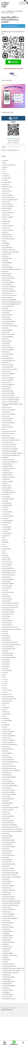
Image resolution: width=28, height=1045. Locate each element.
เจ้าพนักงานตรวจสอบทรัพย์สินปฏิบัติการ (10, 785)
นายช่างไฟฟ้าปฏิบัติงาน (7, 533)
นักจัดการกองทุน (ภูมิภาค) (7, 186)
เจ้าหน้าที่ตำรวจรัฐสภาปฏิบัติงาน (9, 942)
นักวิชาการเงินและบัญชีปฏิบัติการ (9, 422)
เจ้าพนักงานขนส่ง (6, 746)
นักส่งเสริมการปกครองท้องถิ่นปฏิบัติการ (10, 461)
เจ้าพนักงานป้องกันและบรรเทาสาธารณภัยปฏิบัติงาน (12, 831)
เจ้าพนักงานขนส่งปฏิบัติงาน (8, 748)
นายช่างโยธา (5, 524)
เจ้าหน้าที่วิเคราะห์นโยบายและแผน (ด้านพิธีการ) (12, 970)
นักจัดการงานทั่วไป (6, 201)
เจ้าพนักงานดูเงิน (6, 779)
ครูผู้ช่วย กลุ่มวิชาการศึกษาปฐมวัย (9, 164)
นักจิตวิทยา (5, 219)
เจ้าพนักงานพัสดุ (6, 848)
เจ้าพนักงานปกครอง (6, 814)
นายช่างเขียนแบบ (6, 514)
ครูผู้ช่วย (4, 162)
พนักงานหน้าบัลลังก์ (6, 659)
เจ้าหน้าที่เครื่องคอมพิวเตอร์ (8, 994)
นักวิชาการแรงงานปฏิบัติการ (8, 427)
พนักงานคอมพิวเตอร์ (7, 577)
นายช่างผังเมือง (6, 500)
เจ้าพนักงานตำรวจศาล (7, 787)
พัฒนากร (4, 674)
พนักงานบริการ (5, 594)
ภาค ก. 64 (5, 685)
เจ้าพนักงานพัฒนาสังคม (7, 844)
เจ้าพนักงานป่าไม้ (6, 833)
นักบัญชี (4, 241)
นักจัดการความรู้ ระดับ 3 (7, 191)
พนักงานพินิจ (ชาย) (6, 635)
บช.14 (4, 544)
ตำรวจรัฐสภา (5, 180)
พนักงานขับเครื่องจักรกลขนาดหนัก (9, 572)
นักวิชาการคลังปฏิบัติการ (7, 273)
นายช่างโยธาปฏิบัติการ (7, 527)
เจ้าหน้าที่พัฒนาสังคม (7, 959)
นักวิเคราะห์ (5, 429)
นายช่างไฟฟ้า (5, 531)
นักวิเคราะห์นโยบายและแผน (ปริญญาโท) (10, 448)
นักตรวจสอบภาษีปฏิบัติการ (8, 225)
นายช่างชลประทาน (6, 496)
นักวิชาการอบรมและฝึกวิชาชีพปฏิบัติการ (10, 401)
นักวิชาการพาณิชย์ (6, 332)
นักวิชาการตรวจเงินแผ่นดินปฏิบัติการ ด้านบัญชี (11, 304)
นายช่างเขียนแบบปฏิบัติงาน (8, 516)
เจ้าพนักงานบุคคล (6, 811)
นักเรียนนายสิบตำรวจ (7, 494)
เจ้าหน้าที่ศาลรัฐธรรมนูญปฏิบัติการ (9, 985)
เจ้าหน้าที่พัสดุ (5, 961)
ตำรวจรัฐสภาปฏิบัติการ (7, 182)
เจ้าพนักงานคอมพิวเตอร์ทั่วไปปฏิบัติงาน (10, 761)
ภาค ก (4, 677)
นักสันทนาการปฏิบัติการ (7, 487)
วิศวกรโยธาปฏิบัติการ (7, 713)
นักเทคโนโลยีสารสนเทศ (7, 490)
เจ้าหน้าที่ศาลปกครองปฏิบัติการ (9, 977)
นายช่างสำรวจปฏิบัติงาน (7, 511)
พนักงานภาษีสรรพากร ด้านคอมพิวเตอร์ (10, 642)
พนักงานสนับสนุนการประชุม (8, 653)
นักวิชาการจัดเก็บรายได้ (7, 284)
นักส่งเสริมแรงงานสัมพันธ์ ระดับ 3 (9, 477)
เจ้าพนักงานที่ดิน (6, 800)
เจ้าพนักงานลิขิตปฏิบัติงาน (8, 859)
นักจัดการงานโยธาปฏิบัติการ (8, 217)
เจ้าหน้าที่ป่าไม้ (5, 957)
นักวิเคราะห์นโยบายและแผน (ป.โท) (9, 446)
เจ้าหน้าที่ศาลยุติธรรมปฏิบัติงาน (8, 981)
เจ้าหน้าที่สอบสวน (6, 987)
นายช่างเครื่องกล (6, 518)
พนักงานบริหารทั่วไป (7, 600)
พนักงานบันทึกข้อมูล (7, 616)
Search (23, 1043)
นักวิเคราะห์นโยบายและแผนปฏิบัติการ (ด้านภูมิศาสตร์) (13, 453)
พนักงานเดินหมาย (6, 666)
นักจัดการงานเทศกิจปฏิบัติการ (8, 212)
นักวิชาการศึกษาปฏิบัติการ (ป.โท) (9, 360)
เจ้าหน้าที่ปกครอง (6, 950)
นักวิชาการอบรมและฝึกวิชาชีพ (8, 395)
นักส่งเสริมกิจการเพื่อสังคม (8, 466)
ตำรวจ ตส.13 (5, 173)
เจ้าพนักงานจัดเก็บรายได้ (7, 774)
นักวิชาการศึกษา (6, 356)
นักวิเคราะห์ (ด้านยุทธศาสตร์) (8, 433)
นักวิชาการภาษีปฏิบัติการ (7, 340)
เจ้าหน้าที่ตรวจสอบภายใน (7, 937)
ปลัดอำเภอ (5, 553)
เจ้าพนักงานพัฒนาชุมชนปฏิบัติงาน (9, 842)
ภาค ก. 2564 (5, 683)
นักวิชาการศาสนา (6, 351)
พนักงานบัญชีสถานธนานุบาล (8, 614)
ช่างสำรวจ (5, 169)
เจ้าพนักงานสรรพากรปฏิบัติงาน (8, 885)
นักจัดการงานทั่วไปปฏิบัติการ (8, 206)
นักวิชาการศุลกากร (6, 362)
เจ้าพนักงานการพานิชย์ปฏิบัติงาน (9, 735)
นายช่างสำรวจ (5, 509)
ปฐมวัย (4, 550)
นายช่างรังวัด (5, 507)
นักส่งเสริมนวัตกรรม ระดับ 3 (8, 472)
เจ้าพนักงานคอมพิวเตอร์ (7, 757)
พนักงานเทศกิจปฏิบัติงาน (7, 670)
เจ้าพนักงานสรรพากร (7, 883)
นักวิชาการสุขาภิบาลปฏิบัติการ (8, 393)
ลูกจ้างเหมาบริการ (6, 703)
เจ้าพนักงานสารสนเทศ (7, 892)
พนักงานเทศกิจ (5, 668)
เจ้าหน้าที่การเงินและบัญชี (7, 931)
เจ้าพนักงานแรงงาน (6, 924)
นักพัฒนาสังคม (5, 260)
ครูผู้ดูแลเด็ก (5, 167)
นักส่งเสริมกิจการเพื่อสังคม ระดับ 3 (9, 468)
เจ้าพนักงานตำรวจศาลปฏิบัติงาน (9, 792)
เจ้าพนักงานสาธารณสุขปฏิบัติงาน (9, 890)
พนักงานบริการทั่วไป (7, 596)
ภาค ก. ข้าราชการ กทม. (7, 690)
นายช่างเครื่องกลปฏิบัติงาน (8, 520)
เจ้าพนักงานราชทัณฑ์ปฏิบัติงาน (8, 855)
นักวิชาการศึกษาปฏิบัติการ (8, 358)
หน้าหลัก (4, 11)
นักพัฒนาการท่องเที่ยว (7, 254)
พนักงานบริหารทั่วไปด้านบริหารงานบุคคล (10, 607)
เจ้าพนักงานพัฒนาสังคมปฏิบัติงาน (9, 846)
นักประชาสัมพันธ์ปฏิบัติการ (8, 247)
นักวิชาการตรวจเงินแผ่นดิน (8, 297)
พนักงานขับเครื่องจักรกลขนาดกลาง (9, 570)
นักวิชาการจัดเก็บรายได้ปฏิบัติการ (9, 286)
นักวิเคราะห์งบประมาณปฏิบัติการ (9, 437)
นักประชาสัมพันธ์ (6, 245)
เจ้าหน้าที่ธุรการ (6, 944)
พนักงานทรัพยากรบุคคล (7, 585)
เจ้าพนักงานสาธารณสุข (7, 887)
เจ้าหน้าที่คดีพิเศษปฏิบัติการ (8, 935)
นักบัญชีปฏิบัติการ (6, 243)
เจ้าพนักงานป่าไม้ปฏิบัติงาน (8, 835)
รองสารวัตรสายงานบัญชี (7, 700)
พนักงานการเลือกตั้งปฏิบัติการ (8, 568)
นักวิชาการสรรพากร (6, 375)
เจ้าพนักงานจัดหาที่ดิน (7, 772)
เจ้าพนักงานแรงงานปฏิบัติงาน (8, 927)
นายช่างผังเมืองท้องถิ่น (7, 503)
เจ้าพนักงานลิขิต (6, 857)
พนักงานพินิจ (5, 633)
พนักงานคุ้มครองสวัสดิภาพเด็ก (8, 579)
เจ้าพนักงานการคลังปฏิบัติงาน (8, 731)
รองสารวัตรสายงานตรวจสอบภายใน (9, 698)
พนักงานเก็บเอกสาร (6, 664)
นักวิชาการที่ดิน (6, 308)
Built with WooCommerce (7, 1009)
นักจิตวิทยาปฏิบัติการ (7, 221)
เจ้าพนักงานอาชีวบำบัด (7, 907)
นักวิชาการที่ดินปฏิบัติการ (7, 310)
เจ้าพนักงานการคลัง (6, 729)
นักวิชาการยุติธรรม (6, 343)
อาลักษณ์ (4, 722)
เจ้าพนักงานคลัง (6, 755)
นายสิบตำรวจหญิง (6, 535)
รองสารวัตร (5, 692)
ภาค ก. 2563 (5, 681)
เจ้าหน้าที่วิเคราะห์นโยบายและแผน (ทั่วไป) (11, 972)
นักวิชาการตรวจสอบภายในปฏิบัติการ (10, 295)
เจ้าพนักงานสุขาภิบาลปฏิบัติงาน (9, 896)
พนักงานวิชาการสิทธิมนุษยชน (8, 646)
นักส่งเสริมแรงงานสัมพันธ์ (7, 474)
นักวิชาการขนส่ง (6, 264)
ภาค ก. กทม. (5, 687)
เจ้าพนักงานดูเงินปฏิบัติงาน (8, 781)
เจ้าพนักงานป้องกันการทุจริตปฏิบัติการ (10, 824)
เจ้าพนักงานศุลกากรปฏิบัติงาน (8, 868)
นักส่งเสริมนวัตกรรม (6, 470)
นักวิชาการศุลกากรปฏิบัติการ (8, 364)
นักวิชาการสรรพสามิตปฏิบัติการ (9, 373)
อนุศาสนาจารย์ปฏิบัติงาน (7, 720)
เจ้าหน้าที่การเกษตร (6, 929)
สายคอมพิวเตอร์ (6, 718)
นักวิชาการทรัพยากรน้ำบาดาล (8, 306)
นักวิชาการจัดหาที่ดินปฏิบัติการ (8, 282)
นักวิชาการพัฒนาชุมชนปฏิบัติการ (9, 321)
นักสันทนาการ (5, 483)
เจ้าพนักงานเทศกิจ (6, 920)
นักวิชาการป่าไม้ (6, 312)
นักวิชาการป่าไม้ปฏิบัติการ (8, 314)
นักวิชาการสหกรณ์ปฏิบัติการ (8, 380)
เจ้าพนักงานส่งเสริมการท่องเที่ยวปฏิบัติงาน (11, 872)
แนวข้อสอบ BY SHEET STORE (5, 5)
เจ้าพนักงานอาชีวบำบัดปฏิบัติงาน (9, 909)
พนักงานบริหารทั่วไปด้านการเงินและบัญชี (10, 603)
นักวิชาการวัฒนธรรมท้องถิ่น (8, 347)
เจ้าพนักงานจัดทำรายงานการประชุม (9, 768)
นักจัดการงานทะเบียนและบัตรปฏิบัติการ (10, 199)
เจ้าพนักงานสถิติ (6, 879)
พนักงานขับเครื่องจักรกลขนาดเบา (9, 574)
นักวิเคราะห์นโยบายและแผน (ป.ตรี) (9, 444)
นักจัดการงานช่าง (6, 193)
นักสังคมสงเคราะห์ (6, 479)
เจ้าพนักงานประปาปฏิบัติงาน (8, 820)
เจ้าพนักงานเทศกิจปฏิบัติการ (8, 922)
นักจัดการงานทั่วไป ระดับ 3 (8, 204)
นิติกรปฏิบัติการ (6, 542)
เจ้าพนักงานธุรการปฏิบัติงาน (8, 809)
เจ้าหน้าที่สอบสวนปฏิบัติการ (8, 990)
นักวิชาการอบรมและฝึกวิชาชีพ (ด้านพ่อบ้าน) (11, 397)
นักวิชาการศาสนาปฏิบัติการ (8, 354)
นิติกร (4, 537)
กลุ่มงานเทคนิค (5, 160)
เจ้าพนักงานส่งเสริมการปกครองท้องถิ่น (10, 874)
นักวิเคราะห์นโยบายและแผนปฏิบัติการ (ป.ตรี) (11, 455)
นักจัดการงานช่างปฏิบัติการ (8, 195)
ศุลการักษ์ (5, 716)
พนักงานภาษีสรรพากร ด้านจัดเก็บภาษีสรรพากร (11, 644)
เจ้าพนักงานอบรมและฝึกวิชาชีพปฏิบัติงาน (10, 905)
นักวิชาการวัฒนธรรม (6, 345)
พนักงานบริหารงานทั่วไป (7, 598)
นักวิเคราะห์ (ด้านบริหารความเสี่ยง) (9, 431)
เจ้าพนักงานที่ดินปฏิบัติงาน (8, 803)
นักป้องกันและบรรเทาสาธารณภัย (9, 249)
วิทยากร (4, 705)
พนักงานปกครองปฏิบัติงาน (8, 620)
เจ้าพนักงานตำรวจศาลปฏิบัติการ (9, 790)
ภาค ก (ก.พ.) (5, 679)
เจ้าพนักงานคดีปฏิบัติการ (7, 753)
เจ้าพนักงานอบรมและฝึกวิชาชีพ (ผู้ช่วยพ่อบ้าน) (11, 900)
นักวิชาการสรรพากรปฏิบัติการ (8, 377)
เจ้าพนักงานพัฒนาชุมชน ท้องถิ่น (9, 840)
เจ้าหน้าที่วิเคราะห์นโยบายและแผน (9, 966)
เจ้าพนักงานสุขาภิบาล (7, 894)
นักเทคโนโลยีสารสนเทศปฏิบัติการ (9, 492)
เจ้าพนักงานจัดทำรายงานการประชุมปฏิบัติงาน (11, 770)
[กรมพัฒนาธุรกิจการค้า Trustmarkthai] (13, 73)
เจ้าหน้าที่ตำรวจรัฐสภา (7, 940)
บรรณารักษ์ (5, 546)
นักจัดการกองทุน (6, 184)
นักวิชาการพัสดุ (6, 327)
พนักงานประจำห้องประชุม (8, 624)
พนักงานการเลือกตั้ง (6, 566)
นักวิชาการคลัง (5, 271)
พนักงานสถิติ (5, 650)
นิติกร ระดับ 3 (5, 540)
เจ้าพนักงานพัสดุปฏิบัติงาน (8, 850)
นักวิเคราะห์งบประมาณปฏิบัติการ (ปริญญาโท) (11, 440)
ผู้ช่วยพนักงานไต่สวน (7, 559)
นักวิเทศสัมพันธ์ (6, 457)
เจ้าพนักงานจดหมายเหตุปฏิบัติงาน (9, 766)
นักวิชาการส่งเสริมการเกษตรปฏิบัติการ (10, 369)
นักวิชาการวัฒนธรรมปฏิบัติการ (8, 349)
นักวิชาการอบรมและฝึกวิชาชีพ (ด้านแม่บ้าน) (11, 399)
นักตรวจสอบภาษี (6, 223)
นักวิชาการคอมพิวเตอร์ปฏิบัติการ (9, 277)
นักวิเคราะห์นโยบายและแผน (8, 442)
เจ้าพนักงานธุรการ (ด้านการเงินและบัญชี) (10, 807)
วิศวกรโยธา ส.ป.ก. (6, 711)
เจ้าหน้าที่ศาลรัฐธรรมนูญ (7, 983)
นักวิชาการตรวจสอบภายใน (8, 293)
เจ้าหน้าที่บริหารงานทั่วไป (7, 946)
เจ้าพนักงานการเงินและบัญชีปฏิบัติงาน (10, 744)
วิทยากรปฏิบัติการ (6, 707)
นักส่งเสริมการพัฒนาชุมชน (8, 463)
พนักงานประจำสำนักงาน (7, 622)
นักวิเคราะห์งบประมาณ (7, 435)
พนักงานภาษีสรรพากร (7, 640)
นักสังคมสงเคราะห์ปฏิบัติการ (8, 481)
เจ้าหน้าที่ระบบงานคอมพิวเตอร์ (8, 963)
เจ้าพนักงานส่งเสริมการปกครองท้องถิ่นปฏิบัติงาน (12, 877)
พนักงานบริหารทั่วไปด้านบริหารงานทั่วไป (10, 605)
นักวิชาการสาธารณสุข (7, 382)
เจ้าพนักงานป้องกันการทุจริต (8, 822)
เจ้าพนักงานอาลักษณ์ (7, 911)
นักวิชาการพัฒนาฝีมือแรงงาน (8, 323)
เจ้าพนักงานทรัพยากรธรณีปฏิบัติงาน (9, 794)
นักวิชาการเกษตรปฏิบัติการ (8, 418)
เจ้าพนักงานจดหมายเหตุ (7, 763)
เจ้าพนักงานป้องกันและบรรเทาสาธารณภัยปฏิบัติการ (12, 829)
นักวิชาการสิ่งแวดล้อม (7, 386)
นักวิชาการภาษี (5, 338)
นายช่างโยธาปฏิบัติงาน (7, 529)
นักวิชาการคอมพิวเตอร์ (7, 275)
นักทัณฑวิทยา (5, 232)
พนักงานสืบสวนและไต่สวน (8, 655)
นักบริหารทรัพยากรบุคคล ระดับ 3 (9, 238)
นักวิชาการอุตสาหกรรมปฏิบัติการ (9, 414)
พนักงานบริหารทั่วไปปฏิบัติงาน (8, 611)
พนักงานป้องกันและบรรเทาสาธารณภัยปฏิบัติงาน (12, 629)
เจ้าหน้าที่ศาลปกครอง (7, 974)
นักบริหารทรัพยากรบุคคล (7, 236)
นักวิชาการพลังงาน (6, 317)
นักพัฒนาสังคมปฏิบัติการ (7, 262)
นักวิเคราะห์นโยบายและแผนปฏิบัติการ (10, 450)
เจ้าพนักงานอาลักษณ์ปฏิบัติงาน (8, 914)
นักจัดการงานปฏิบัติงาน (7, 208)
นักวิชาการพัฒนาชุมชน (7, 319)
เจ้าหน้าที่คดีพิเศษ (6, 933)
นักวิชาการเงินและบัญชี (7, 420)
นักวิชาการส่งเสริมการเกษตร (8, 367)
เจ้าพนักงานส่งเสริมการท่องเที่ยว (9, 870)
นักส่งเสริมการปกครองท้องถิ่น (8, 459)
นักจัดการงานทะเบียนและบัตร (8, 197)
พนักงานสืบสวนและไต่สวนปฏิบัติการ (10, 657)
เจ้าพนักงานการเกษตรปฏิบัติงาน (9, 740)
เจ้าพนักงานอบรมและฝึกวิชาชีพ (9, 898)
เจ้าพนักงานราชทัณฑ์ (7, 853)
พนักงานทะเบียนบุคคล (7, 587)
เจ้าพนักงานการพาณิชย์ (7, 733)
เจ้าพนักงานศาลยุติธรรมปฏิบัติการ (9, 864)
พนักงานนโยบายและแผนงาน (8, 592)
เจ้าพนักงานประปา (6, 818)
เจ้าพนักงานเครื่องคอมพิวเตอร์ (8, 916)
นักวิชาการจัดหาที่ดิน (7, 280)
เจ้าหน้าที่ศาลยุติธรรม (7, 979)
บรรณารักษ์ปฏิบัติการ (7, 548)
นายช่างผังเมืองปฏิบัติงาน (7, 505)
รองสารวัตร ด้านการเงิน (7, 694)
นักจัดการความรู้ (6, 188)
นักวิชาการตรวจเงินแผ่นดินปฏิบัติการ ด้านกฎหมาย (12, 301)
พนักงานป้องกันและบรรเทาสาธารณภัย (10, 627)
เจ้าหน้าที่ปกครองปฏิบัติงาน (8, 953)
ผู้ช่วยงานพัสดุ (5, 555)
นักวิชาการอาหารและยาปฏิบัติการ (9, 409)
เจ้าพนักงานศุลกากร (6, 866)
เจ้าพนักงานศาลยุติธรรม (7, 861)
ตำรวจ (4, 171)
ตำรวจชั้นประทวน (6, 175)
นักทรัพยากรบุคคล (6, 227)
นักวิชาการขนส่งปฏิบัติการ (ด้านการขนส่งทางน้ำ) (12, 269)
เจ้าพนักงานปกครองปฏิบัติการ (8, 816)
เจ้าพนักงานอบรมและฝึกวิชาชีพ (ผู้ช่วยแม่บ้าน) (11, 903)
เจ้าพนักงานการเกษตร (7, 737)
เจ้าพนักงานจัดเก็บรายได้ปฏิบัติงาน (9, 777)
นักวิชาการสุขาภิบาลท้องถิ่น (8, 391)
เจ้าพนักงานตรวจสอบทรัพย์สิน (8, 783)
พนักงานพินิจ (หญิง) (6, 637)
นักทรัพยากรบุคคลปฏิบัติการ (8, 230)
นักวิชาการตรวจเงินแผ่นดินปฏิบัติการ (9, 299)
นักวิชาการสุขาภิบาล (7, 388)
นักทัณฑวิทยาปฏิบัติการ (7, 234)
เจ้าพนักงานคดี (5, 750)
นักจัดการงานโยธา (6, 214)
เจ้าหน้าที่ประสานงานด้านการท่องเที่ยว (10, 955)
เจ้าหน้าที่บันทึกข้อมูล (7, 948)
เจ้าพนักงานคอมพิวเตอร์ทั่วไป (8, 759)
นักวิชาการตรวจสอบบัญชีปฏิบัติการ (9, 290)
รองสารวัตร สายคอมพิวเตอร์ (8, 696)
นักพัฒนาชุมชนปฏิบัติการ (7, 258)
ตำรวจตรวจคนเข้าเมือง (7, 177)
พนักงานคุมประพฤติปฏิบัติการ (8, 583)
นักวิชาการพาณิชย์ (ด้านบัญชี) (8, 334)
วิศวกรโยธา (5, 709)
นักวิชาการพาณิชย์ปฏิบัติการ (8, 336)
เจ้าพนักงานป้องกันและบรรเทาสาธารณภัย (10, 827)
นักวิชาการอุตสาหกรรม (7, 411)
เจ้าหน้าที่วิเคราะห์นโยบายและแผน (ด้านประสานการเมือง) (13, 968)
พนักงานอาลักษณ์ (6, 661)
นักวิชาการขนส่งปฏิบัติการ (8, 267)
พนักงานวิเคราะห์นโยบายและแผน (9, 648)
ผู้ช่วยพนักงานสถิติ (6, 557)
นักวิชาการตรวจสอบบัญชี (7, 288)
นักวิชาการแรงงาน (6, 424)
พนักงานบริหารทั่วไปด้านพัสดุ (8, 609)
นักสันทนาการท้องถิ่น (7, 485)
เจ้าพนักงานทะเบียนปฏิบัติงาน (8, 798)
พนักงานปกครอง (6, 618)
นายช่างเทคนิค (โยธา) (7, 522)
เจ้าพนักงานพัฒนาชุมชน (7, 837)
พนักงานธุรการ (5, 590)
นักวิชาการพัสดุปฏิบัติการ (7, 330)
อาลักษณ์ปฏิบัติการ (6, 724)
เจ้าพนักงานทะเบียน (6, 796)
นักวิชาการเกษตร (6, 416)
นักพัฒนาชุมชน (6, 256)
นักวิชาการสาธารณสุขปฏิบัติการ (9, 384)
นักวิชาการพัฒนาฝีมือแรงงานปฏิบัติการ (10, 325)
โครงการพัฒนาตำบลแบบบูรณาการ (9, 998)
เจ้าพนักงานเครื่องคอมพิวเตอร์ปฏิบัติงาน (10, 918)
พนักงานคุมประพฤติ (6, 581)
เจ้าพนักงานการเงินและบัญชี (8, 742)
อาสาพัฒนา (5, 727)
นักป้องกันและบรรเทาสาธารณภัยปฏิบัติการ (11, 251)
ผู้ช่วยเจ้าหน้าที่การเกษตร (7, 561)
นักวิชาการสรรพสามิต (7, 371)
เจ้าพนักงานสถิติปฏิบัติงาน (8, 881)
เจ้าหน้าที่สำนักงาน (6, 992)
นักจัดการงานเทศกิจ (6, 210)
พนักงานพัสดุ (5, 631)
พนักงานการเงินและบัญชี (7, 564)
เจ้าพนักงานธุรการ (6, 805)
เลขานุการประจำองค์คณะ (7, 996)
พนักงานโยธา (5, 672)
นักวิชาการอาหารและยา (7, 407)
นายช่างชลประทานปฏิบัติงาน (8, 498)
